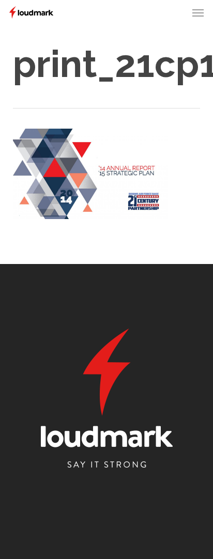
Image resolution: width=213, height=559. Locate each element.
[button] (198, 12)
